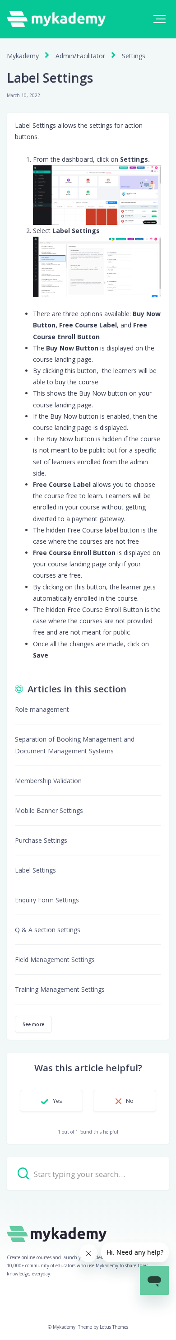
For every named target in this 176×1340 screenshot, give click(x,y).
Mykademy (23, 55)
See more (33, 1024)
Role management (42, 709)
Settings (133, 55)
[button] (159, 19)
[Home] (56, 19)
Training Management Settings (60, 989)
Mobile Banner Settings (49, 810)
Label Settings (35, 870)
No (130, 1101)
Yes (57, 1101)
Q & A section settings (47, 929)
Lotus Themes (114, 1327)
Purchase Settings (41, 840)
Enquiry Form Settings (47, 900)
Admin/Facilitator (80, 55)
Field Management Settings (55, 959)
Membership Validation (48, 780)
